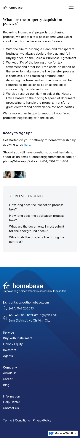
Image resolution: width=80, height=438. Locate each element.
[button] (72, 6)
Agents (8, 356)
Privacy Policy (42, 420)
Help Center (11, 402)
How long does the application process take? (36, 218)
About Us (10, 373)
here (26, 144)
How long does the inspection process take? (36, 207)
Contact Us (11, 408)
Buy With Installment (17, 338)
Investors (9, 350)
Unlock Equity (13, 344)
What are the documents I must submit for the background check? (36, 229)
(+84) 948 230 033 (21, 308)
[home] (14, 7)
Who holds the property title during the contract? (36, 239)
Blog (6, 385)
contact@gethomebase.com (29, 302)
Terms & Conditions (16, 420)
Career (8, 379)
